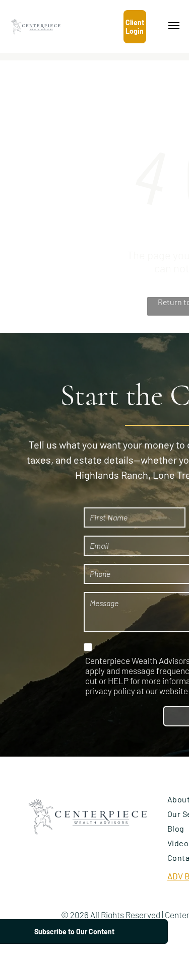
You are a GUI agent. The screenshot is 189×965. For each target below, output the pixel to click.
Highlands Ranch (111, 475)
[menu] (174, 26)
